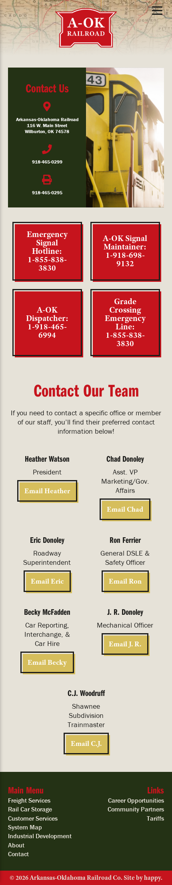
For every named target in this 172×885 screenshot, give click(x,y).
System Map (25, 827)
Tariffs (155, 818)
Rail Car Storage (30, 809)
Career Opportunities (136, 800)
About (16, 845)
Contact (18, 854)
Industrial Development (40, 836)
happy (152, 878)
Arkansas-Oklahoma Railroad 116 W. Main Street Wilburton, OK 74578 (47, 125)
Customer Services (33, 818)
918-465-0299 (47, 162)
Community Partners (136, 809)
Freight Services (29, 800)
